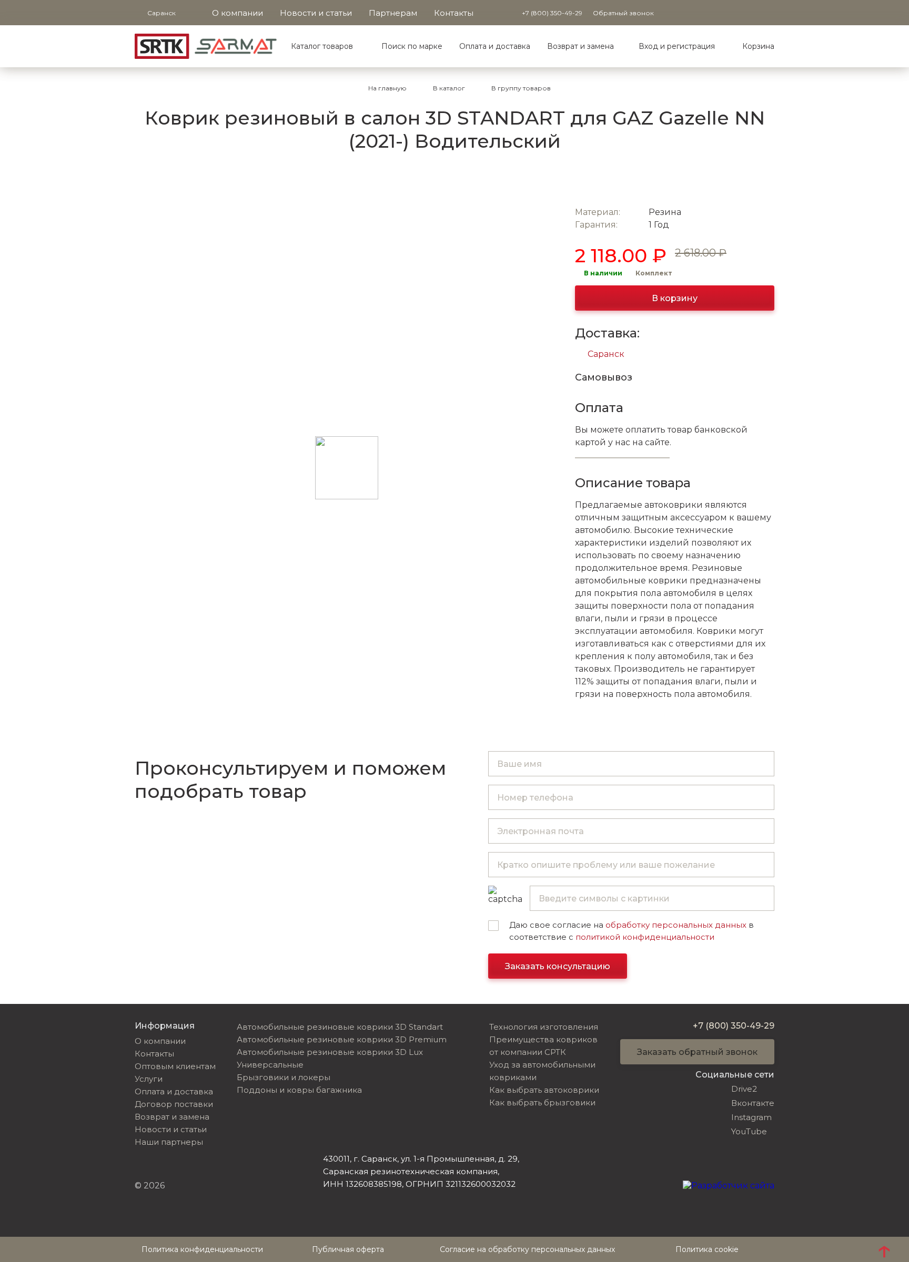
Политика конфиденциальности (202, 1249)
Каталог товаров (322, 46)
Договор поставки (174, 1104)
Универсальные (270, 1065)
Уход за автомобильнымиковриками (542, 1071)
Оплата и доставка (494, 46)
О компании (237, 13)
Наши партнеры (169, 1142)
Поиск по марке (411, 46)
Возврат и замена (580, 46)
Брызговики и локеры (283, 1077)
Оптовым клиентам (175, 1066)
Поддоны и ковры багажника (299, 1090)
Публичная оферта (348, 1249)
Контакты (453, 13)
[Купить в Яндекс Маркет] (621, 182)
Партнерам (393, 13)
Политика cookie (707, 1249)
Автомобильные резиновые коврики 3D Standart (340, 1027)
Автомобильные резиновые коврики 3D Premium (342, 1039)
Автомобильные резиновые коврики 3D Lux (330, 1052)
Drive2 (744, 1089)
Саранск (606, 354)
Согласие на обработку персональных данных (527, 1249)
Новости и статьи (316, 13)
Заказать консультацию (557, 966)
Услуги (149, 1079)
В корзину (675, 298)
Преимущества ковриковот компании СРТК (543, 1045)
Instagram (751, 1117)
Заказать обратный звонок (697, 1052)
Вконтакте (752, 1103)
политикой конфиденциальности (644, 937)
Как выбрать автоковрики (544, 1090)
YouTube (749, 1131)
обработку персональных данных (675, 925)
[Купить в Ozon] (588, 182)
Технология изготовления (543, 1027)
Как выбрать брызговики (542, 1102)
